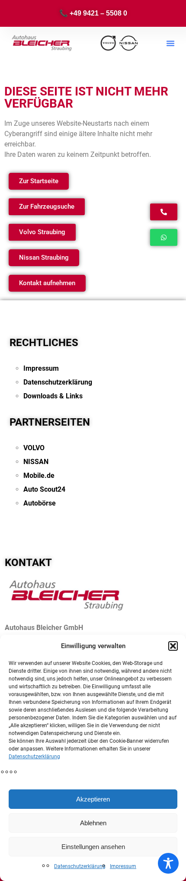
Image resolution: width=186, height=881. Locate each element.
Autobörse (39, 503)
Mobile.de (39, 475)
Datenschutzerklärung (34, 757)
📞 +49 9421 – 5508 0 (93, 13)
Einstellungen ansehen (93, 846)
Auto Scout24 (44, 489)
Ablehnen (93, 823)
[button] (173, 646)
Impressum (123, 866)
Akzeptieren (93, 799)
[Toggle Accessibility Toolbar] (168, 863)
